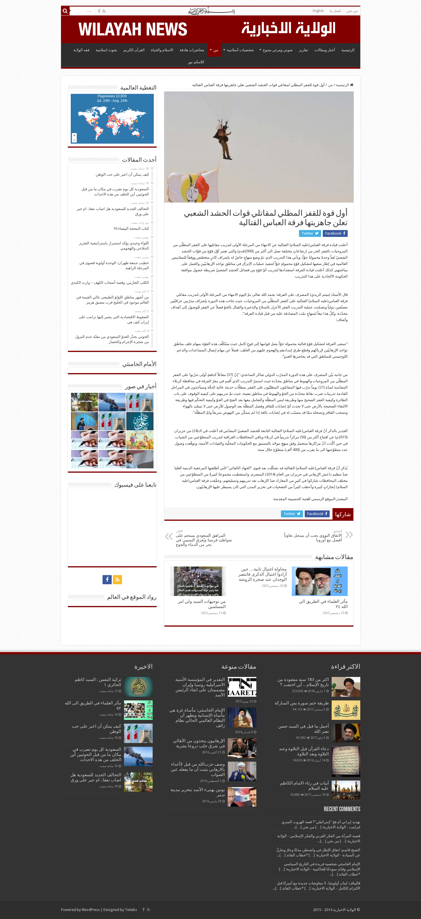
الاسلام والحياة (162, 50)
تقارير (303, 50)
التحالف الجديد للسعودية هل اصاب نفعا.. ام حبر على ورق (95, 777)
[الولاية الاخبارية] (289, 28)
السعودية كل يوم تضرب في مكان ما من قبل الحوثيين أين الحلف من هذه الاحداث (95, 754)
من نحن (352, 11)
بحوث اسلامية (106, 50)
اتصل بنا (335, 11)
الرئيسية (348, 50)
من (215, 50)
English (318, 11)
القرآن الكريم (134, 50)
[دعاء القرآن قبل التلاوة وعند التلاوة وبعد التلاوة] (346, 761)
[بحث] (65, 11)
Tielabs (131, 910)
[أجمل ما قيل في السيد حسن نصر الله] (346, 733)
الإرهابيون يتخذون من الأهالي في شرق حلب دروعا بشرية (199, 743)
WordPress (91, 910)
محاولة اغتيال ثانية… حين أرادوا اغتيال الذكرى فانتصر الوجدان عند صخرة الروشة (262, 574)
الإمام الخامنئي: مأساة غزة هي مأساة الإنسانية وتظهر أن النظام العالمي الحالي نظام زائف (197, 718)
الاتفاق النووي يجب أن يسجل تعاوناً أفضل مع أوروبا (313, 535)
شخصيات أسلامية (240, 50)
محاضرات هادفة (192, 50)
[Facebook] (99, 11)
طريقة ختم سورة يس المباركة (302, 703)
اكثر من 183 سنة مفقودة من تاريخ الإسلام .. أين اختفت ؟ (303, 682)
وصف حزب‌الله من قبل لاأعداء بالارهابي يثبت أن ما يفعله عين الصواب (198, 769)
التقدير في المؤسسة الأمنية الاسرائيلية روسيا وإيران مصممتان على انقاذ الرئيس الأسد (200, 687)
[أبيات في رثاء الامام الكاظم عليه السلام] (346, 790)
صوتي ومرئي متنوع (278, 50)
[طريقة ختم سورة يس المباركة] (346, 710)
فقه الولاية (81, 50)
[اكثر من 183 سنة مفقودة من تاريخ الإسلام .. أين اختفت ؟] (346, 686)
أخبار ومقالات (324, 50)
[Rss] (104, 11)
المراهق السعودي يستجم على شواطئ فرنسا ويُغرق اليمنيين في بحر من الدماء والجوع (204, 538)
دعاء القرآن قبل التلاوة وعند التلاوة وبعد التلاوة (304, 751)
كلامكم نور (196, 62)
